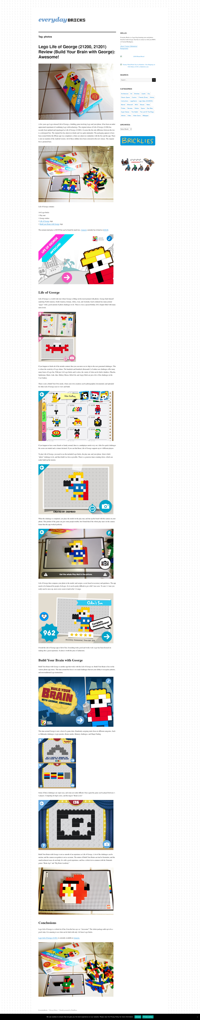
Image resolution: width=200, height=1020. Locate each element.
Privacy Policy (53, 1010)
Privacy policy (147, 1017)
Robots (137, 108)
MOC (136, 105)
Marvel (123, 105)
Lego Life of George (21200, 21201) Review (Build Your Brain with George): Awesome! (76, 52)
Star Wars (150, 108)
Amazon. (77, 938)
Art (131, 94)
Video (129, 115)
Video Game (137, 115)
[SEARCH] (154, 80)
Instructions (124, 101)
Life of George (44, 221)
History (152, 97)
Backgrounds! (124, 48)
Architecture (124, 94)
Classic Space (125, 97)
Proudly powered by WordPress (68, 1010)
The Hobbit (134, 112)
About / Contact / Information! (128, 46)
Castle (143, 94)
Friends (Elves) (143, 97)
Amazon (84, 230)
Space (143, 108)
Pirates (123, 108)
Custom (134, 97)
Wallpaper (145, 115)
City (149, 94)
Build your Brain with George (49, 224)
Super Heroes (125, 112)
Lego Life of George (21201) (48, 938)
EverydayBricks (43, 1010)
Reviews (129, 108)
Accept (138, 1017)
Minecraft (130, 105)
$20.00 (106, 230)
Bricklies (136, 94)
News (148, 105)
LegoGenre (133, 101)
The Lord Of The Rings (147, 112)
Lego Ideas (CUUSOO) (146, 101)
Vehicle (123, 115)
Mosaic (142, 105)
